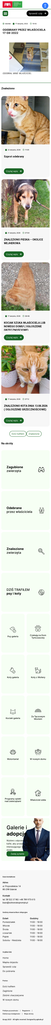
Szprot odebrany (14, 156)
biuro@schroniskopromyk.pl (15, 902)
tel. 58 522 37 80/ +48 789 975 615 (19, 899)
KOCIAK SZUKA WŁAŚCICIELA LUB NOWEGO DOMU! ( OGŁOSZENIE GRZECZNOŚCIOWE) (24, 326)
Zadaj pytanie (17, 853)
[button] (5, 13)
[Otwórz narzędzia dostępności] (45, 6)
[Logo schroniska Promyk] (22, 4)
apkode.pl (39, 1019)
